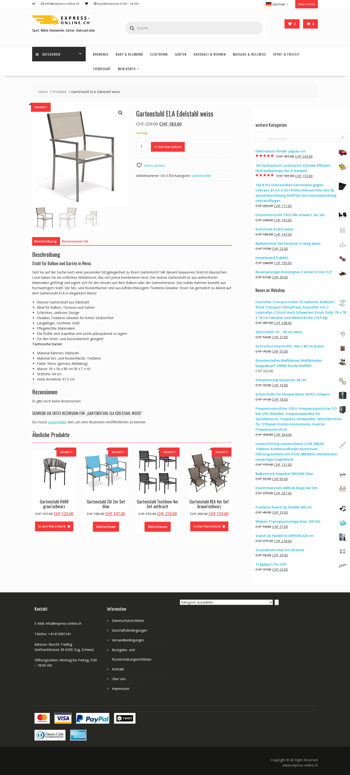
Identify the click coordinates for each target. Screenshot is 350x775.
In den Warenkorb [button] (51, 526)
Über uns (119, 679)
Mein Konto (306, 4)
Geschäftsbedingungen (129, 630)
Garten (180, 54)
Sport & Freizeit (286, 54)
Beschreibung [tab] (45, 241)
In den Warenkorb (167, 147)
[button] (120, 112)
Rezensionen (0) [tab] (75, 241)
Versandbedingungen (128, 640)
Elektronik (159, 54)
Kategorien (51, 54)
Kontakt (118, 669)
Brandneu (101, 54)
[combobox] (300, 137)
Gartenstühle (201, 175)
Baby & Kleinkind (129, 54)
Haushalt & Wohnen (210, 54)
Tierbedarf (102, 68)
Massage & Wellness (249, 54)
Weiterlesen (106, 526)
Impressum (120, 688)
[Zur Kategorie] (277, 602)
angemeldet (57, 422)
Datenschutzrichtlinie (128, 620)
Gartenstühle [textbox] (300, 138)
